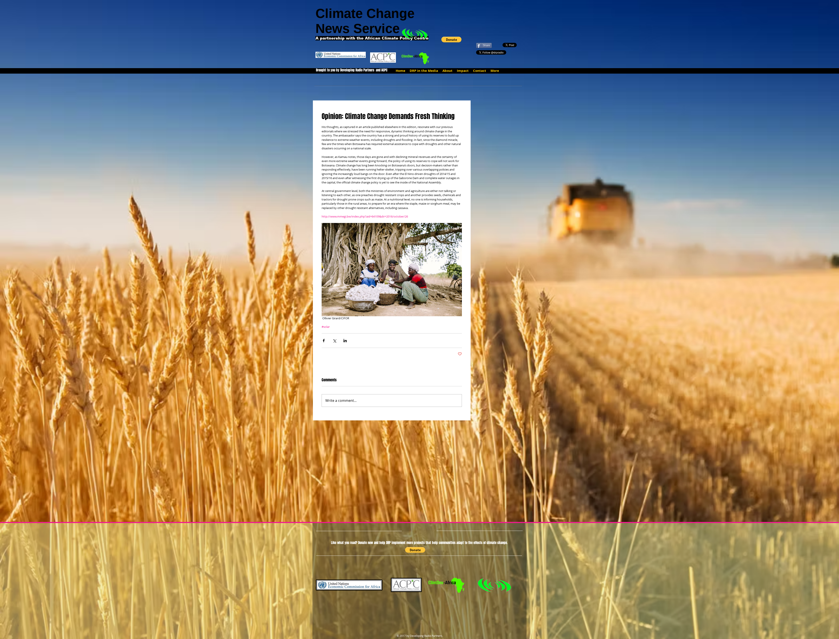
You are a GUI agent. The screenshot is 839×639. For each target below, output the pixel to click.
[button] (451, 39)
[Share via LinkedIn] (345, 340)
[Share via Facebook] (324, 340)
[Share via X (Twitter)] (334, 340)
